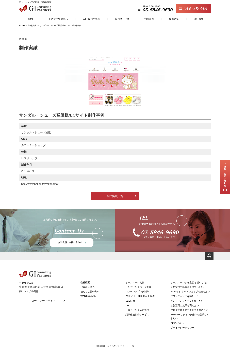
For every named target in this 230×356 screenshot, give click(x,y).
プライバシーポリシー (182, 327)
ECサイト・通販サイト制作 (140, 296)
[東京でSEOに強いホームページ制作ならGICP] (36, 8)
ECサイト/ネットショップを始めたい (190, 291)
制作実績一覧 (115, 196)
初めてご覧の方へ (58, 19)
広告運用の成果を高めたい (185, 305)
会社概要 (198, 19)
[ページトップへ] (209, 256)
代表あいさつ (87, 287)
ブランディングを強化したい (186, 296)
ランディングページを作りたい (187, 300)
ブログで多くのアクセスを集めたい (189, 310)
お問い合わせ (178, 323)
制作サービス (122, 19)
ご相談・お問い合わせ (195, 8)
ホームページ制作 (134, 282)
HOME (30, 19)
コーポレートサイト (43, 300)
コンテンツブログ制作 (137, 291)
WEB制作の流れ (91, 19)
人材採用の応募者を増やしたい (187, 287)
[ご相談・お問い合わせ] (225, 177)
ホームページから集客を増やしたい (189, 282)
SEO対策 (174, 19)
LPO (127, 305)
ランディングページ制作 (138, 287)
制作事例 (149, 19)
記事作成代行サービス (137, 314)
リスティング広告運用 (137, 310)
